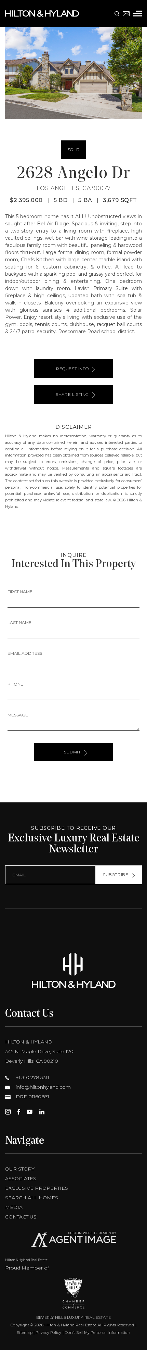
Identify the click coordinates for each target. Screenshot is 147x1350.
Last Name (19, 622)
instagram (8, 1111)
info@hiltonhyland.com (42, 1087)
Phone (15, 684)
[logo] (73, 970)
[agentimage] (73, 1241)
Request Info (72, 368)
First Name (20, 591)
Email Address (25, 653)
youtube (29, 1111)
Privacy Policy (48, 1332)
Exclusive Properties (36, 1188)
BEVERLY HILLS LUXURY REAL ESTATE (73, 1317)
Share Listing (72, 394)
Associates (20, 1178)
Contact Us (21, 1217)
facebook (18, 1111)
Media (14, 1207)
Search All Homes (31, 1198)
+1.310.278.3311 (31, 1077)
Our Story (20, 1169)
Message (18, 714)
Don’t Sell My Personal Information (97, 1332)
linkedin (41, 1111)
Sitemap (24, 1332)
